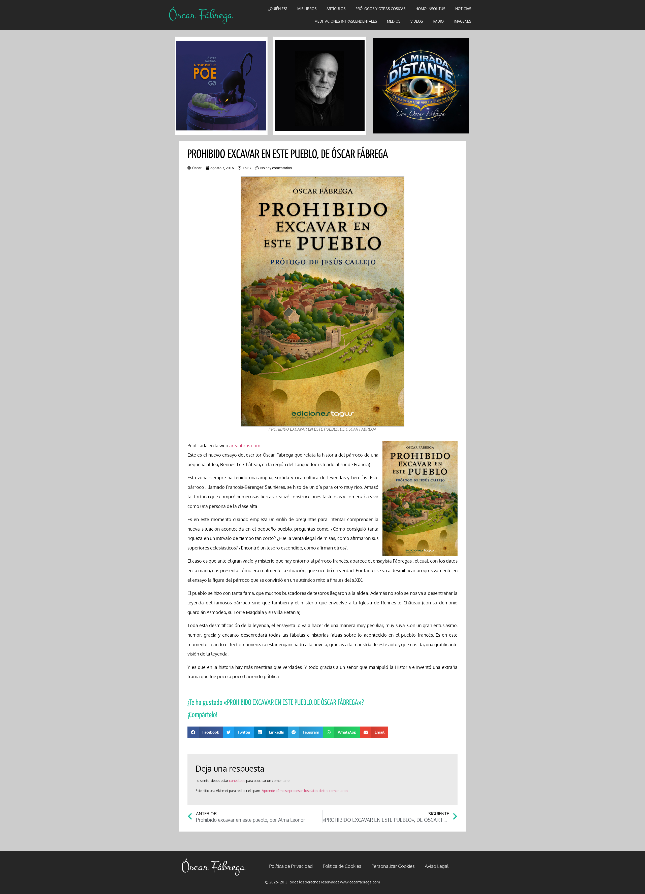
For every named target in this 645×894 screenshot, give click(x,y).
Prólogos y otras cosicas (380, 9)
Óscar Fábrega (200, 15)
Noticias (463, 9)
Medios (393, 21)
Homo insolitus (430, 9)
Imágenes (462, 21)
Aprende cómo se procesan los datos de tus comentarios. (305, 790)
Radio (438, 21)
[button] (205, 732)
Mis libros (306, 9)
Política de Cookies (342, 866)
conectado (237, 780)
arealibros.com (244, 445)
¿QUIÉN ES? (277, 9)
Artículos (336, 9)
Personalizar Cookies (393, 866)
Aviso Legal (436, 866)
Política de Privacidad (291, 866)
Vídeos (416, 21)
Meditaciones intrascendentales (345, 21)
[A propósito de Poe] (221, 86)
